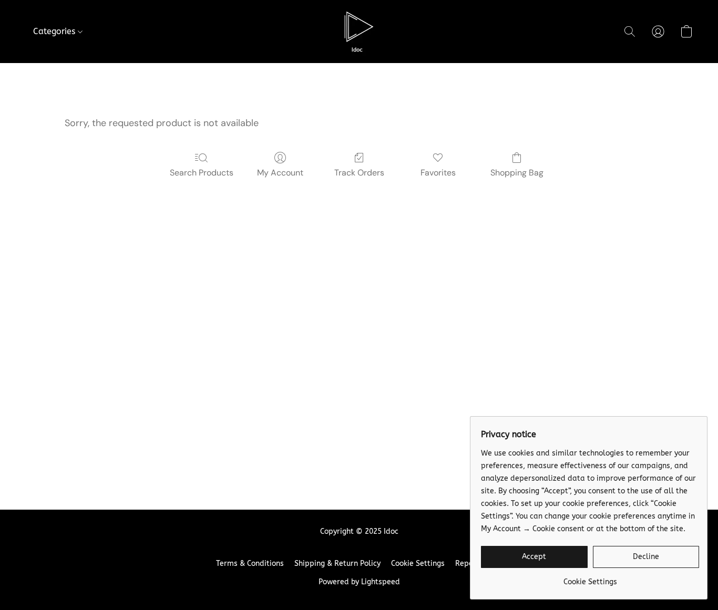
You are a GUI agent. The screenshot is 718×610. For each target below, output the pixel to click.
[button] (359, 31)
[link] (590, 578)
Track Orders (359, 172)
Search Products (201, 172)
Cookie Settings (418, 563)
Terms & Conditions (250, 563)
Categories (55, 31)
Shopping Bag (516, 172)
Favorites (438, 172)
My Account (280, 172)
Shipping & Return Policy (337, 563)
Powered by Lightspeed (359, 581)
